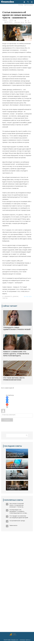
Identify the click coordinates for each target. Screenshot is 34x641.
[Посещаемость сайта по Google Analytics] (12, 635)
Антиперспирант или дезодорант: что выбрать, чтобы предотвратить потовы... (18, 511)
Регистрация (29, 5)
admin (29, 22)
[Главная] (7, 2)
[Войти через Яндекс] (7, 404)
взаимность (8, 296)
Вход (21, 5)
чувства (5, 298)
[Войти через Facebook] (7, 402)
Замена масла (13, 525)
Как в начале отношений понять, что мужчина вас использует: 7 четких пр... (16, 505)
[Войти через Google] (7, 407)
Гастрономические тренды (17, 520)
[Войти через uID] (7, 397)
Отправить (7, 420)
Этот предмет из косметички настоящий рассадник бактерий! (18, 516)
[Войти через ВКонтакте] (7, 400)
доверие (15, 296)
